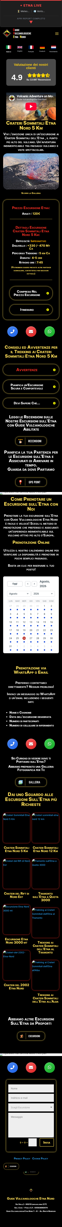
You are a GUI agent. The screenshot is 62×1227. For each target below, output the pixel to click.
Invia (46, 1142)
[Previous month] (27, 583)
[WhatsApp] (49, 331)
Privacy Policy (23, 1158)
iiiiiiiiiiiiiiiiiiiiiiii (31, 1036)
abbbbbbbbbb (31, 441)
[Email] (31, 331)
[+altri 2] (10, 609)
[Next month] (34, 583)
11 (42, 185)
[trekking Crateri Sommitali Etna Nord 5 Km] (31, 188)
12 (45, 185)
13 (47, 185)
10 (39, 185)
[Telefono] (12, 331)
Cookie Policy (40, 1158)
